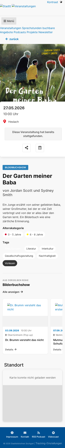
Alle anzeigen (11, 292)
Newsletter (45, 32)
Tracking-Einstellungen (49, 443)
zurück (14, 39)
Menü (10, 21)
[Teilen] (26, 148)
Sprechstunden (32, 28)
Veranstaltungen (10, 28)
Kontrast (53, 2)
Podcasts (20, 32)
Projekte (32, 32)
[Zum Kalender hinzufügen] (40, 148)
